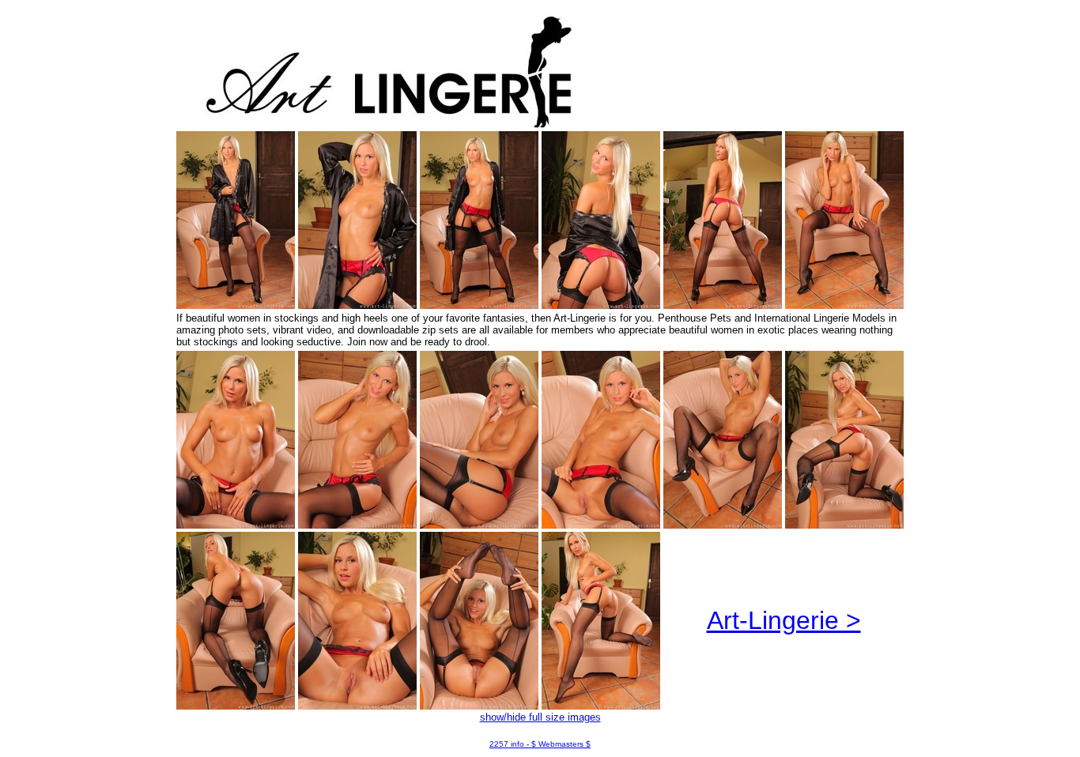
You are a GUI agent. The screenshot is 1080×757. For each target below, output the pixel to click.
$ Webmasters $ (561, 744)
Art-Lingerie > (784, 620)
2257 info (506, 744)
